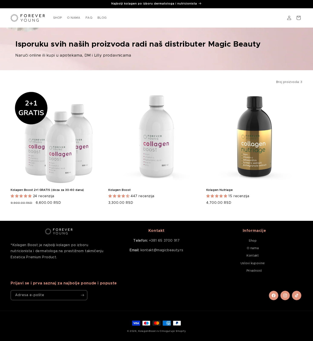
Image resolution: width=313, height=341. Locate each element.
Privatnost (254, 270)
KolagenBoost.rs (148, 331)
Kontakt (253, 255)
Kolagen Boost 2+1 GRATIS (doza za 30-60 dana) (47, 190)
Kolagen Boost (119, 190)
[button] (298, 18)
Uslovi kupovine (253, 263)
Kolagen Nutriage (219, 190)
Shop (253, 240)
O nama (253, 248)
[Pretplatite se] (82, 295)
